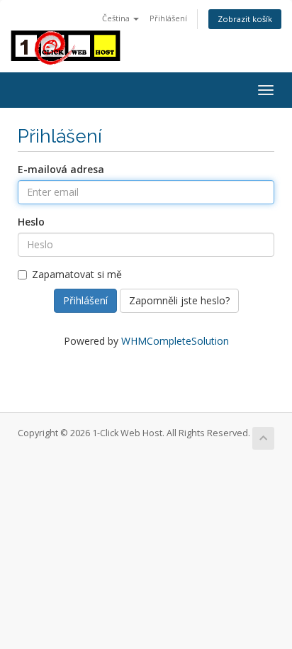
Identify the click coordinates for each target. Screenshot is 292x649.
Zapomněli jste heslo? (179, 300)
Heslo (31, 221)
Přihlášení (168, 18)
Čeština (117, 18)
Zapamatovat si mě (77, 274)
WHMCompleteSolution (175, 341)
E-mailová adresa (61, 169)
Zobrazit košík (245, 18)
